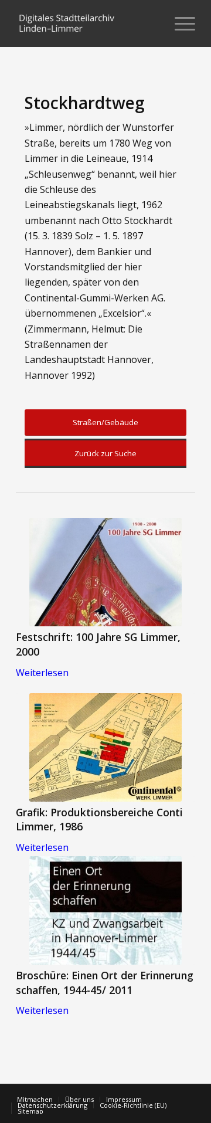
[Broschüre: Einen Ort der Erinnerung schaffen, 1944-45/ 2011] (105, 910)
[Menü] (179, 23)
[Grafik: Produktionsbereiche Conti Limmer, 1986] (105, 747)
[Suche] (151, 23)
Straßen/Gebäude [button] (105, 422)
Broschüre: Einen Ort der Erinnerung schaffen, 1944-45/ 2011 (104, 982)
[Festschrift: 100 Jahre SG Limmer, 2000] (105, 572)
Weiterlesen (42, 672)
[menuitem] (151, 23)
